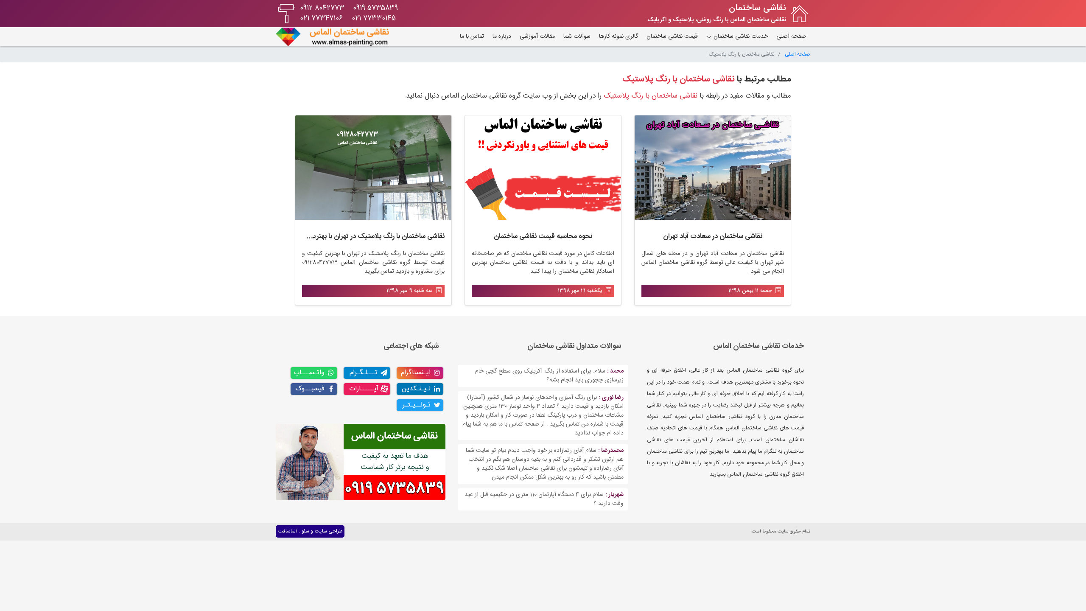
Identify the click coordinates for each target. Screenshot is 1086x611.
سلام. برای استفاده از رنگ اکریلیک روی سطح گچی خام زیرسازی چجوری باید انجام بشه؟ (549, 375)
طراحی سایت (328, 531)
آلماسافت (287, 531)
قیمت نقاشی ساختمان (672, 36)
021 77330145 (374, 18)
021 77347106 (321, 18)
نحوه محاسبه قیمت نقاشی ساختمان (543, 236)
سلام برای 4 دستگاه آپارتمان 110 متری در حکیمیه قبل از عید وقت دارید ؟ (544, 499)
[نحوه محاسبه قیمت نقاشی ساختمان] (543, 167)
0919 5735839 (375, 8)
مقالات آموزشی (537, 36)
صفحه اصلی (791, 36)
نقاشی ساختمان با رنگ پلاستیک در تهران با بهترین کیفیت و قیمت (355, 236)
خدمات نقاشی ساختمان (740, 36)
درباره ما (502, 36)
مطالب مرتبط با (706, 79)
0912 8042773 (322, 8)
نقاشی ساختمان (757, 8)
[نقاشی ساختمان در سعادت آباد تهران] (713, 167)
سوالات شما (577, 36)
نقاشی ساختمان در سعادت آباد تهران (712, 236)
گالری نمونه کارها (618, 36)
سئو (305, 531)
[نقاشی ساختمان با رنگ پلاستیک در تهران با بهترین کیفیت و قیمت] (373, 167)
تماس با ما (472, 36)
